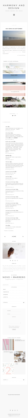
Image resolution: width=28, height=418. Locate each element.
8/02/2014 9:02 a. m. (10, 153)
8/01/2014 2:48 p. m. (10, 139)
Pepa (7, 225)
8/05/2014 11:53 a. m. (10, 200)
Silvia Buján (8, 133)
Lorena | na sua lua (10, 171)
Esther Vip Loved (10, 141)
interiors (5, 294)
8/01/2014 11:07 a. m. (10, 130)
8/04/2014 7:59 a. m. (10, 174)
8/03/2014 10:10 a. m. (10, 169)
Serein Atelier (16, 415)
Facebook (8, 51)
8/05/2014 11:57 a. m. (10, 215)
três (7, 126)
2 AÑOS (16, 363)
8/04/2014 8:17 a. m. (10, 179)
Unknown (8, 161)
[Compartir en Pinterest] (15, 115)
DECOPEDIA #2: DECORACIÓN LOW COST (20, 340)
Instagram (13, 51)
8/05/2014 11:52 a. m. (10, 187)
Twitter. (19, 51)
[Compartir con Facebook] (14, 115)
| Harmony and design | (11, 189)
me (17, 113)
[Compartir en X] (13, 115)
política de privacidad (14, 327)
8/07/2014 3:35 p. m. (10, 228)
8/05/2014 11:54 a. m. (10, 208)
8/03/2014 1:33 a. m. (10, 159)
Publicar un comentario (8, 230)
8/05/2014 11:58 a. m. (10, 223)
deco (4, 289)
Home (14, 236)
